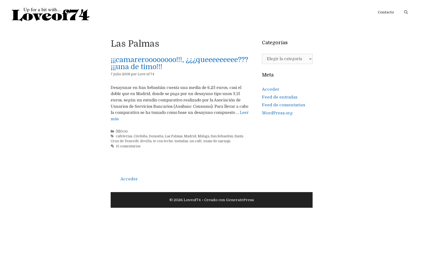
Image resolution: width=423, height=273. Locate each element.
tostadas (181, 141)
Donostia (156, 136)
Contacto (386, 12)
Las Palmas (174, 136)
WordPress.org (277, 113)
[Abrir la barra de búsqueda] (406, 12)
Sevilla (146, 141)
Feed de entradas (279, 97)
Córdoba (140, 136)
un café (195, 141)
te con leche (163, 141)
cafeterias (124, 136)
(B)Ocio (122, 131)
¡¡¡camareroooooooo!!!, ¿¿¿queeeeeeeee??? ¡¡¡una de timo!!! (179, 63)
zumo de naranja (216, 141)
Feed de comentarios (283, 105)
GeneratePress (240, 200)
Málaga (203, 136)
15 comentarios (128, 146)
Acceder (270, 89)
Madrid (190, 136)
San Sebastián (222, 136)
